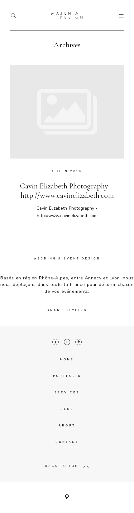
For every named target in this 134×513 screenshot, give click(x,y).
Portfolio (67, 376)
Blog (67, 409)
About (67, 425)
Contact (67, 442)
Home (67, 359)
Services (67, 392)
